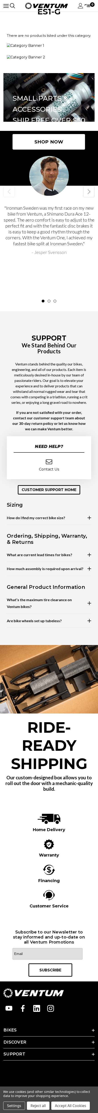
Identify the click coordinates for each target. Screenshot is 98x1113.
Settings (14, 1105)
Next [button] (89, 191)
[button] (49, 490)
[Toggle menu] (6, 5)
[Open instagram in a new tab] (50, 1008)
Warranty (49, 855)
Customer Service (49, 906)
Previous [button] (9, 191)
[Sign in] (80, 5)
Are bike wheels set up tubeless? (34, 621)
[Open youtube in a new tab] (8, 1008)
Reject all (38, 1105)
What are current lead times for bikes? (39, 555)
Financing (49, 880)
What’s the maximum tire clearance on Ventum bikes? (39, 603)
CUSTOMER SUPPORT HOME (49, 490)
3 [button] (55, 301)
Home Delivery (49, 829)
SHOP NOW (48, 142)
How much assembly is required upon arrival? (45, 568)
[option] (49, 205)
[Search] (12, 5)
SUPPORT (14, 1054)
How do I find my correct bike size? (36, 518)
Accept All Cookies (70, 1105)
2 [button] (49, 301)
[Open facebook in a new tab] (22, 1008)
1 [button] (43, 301)
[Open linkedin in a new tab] (36, 1008)
